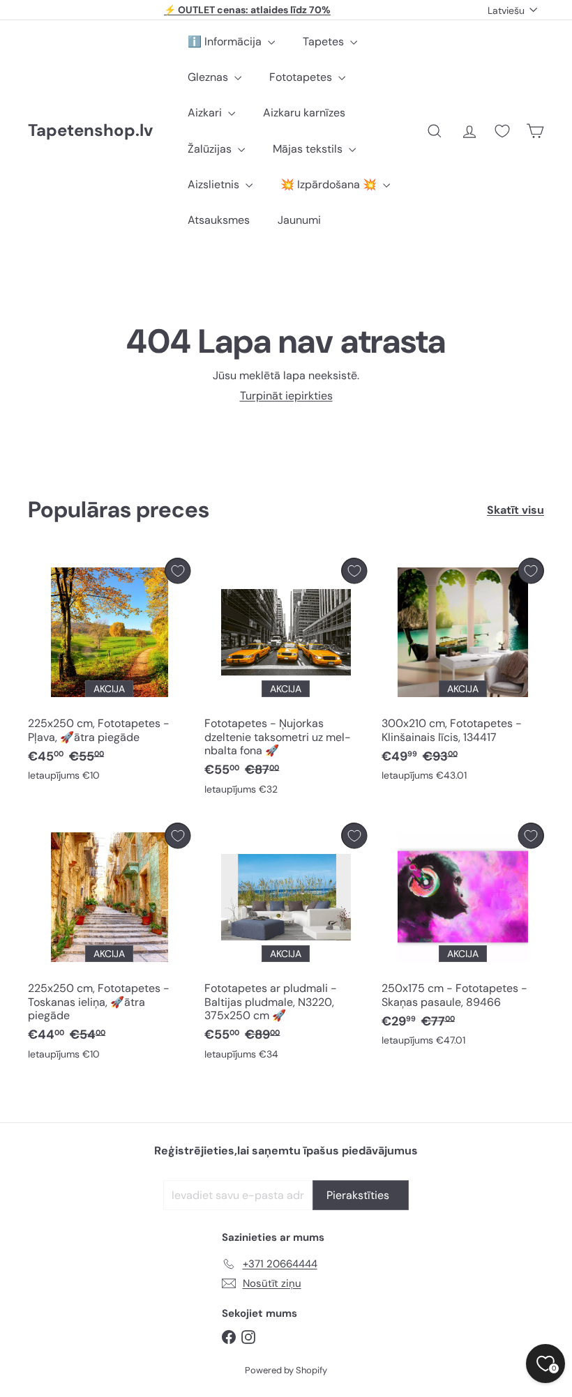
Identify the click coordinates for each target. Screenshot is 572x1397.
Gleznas (209, 77)
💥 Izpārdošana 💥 (329, 184)
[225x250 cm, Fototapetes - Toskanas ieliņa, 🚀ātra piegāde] (109, 945)
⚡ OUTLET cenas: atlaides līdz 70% (247, 9)
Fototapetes (302, 77)
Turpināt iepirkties (286, 395)
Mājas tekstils (309, 149)
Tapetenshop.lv (90, 131)
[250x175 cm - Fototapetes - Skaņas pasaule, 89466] (463, 938)
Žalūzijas (211, 149)
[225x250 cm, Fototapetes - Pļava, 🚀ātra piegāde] (109, 673)
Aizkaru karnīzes (304, 112)
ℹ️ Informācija (226, 41)
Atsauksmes (219, 220)
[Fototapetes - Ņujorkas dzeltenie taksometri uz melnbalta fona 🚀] (285, 680)
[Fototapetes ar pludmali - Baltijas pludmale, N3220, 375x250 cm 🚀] (285, 945)
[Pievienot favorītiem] (177, 570)
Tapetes (325, 41)
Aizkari (206, 112)
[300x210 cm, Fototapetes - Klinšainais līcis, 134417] (463, 673)
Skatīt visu (515, 510)
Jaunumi (299, 220)
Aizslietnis (215, 184)
